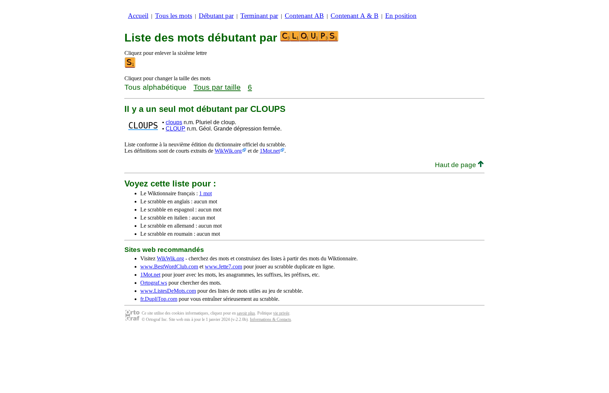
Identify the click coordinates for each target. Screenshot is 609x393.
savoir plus (246, 313)
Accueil (138, 15)
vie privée (281, 313)
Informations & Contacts (270, 319)
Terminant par (259, 15)
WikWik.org (228, 151)
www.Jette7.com (223, 267)
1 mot (205, 193)
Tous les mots (173, 15)
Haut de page (456, 165)
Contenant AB (304, 15)
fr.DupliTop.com (158, 299)
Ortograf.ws (153, 283)
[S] (130, 66)
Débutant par (216, 15)
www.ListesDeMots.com (168, 291)
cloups (174, 122)
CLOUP (175, 129)
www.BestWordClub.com (169, 267)
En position (401, 15)
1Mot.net (270, 151)
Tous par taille (217, 87)
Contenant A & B (355, 15)
